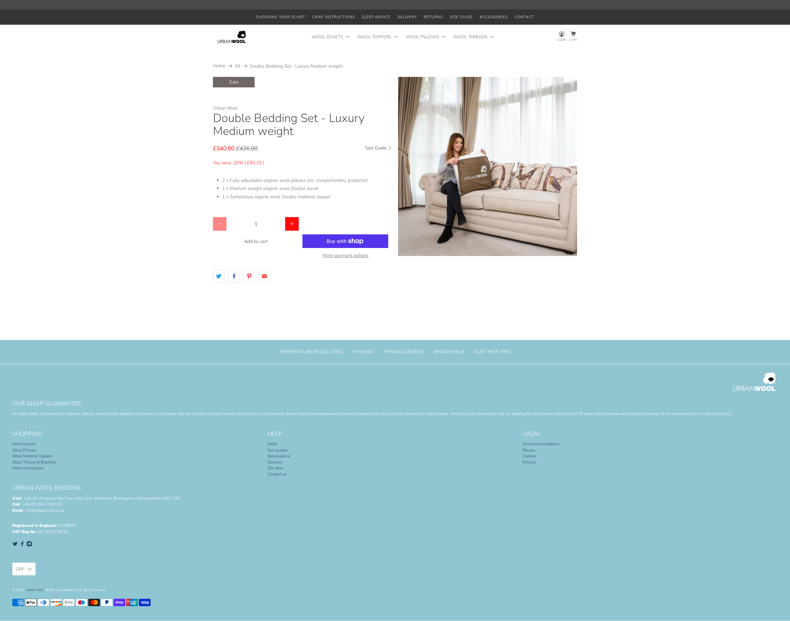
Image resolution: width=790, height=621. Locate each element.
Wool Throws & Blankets (34, 462)
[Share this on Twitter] (219, 276)
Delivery (407, 17)
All (237, 66)
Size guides (278, 450)
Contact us (277, 474)
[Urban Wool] (231, 36)
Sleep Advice (376, 17)
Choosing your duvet (280, 17)
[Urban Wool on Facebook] (22, 545)
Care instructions (333, 17)
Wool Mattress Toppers (32, 456)
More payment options (345, 255)
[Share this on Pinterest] (249, 276)
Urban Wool (225, 108)
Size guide (461, 17)
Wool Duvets (23, 444)
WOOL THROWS (470, 37)
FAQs (272, 444)
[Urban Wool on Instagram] (29, 545)
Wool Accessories (28, 468)
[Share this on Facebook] (234, 276)
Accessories (494, 17)
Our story (276, 468)
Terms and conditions (540, 444)
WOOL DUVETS (327, 37)
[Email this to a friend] (264, 276)
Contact (524, 17)
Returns (433, 17)
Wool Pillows (24, 450)
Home (219, 66)
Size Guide (376, 148)
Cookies (529, 456)
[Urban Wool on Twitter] (15, 545)
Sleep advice (279, 456)
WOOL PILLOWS (422, 37)
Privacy (528, 450)
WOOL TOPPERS (374, 37)
